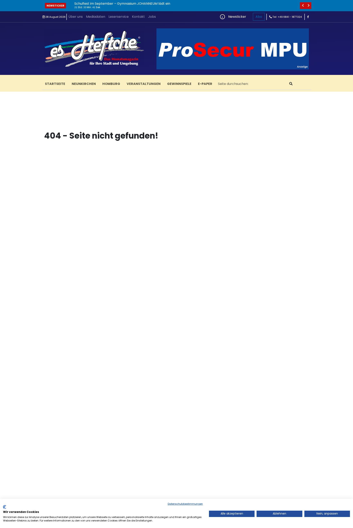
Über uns (75, 16)
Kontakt (138, 16)
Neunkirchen (84, 83)
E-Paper (205, 83)
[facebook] (308, 17)
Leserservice (118, 16)
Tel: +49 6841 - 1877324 (287, 17)
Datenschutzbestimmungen (185, 504)
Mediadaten (95, 16)
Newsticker (55, 5)
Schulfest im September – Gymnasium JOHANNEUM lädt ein (122, 3)
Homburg (111, 83)
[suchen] (291, 84)
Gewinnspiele (179, 83)
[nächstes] (308, 5)
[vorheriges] (303, 5)
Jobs (152, 16)
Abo (259, 16)
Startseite (55, 83)
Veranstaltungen (144, 83)
